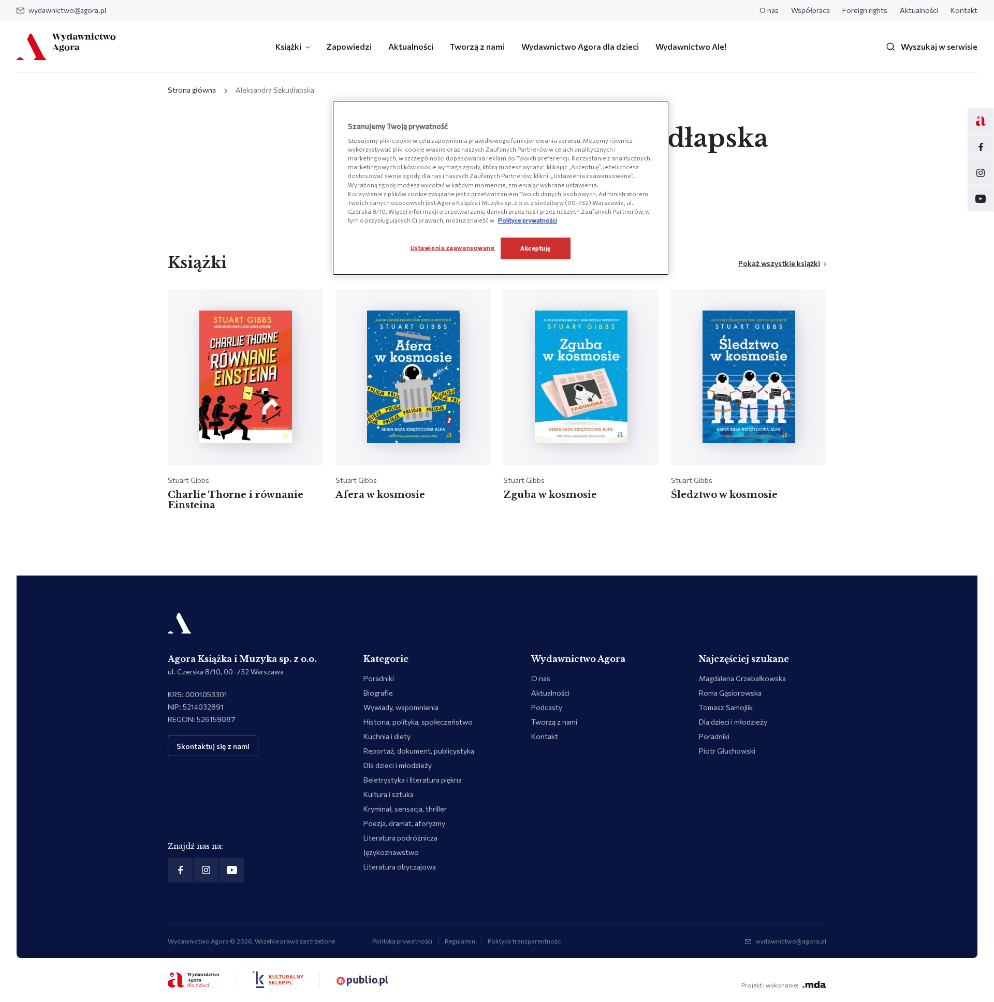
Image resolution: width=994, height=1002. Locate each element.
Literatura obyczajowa (399, 866)
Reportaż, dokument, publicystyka (418, 750)
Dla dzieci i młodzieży (397, 765)
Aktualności (919, 10)
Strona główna (192, 89)
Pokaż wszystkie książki (779, 263)
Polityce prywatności (527, 220)
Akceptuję (535, 248)
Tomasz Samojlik (726, 707)
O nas (769, 10)
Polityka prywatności (402, 941)
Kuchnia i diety (387, 736)
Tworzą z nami (477, 46)
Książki (288, 46)
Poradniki (378, 678)
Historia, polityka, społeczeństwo (418, 721)
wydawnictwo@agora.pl (67, 10)
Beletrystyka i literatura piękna (412, 779)
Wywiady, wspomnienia (400, 707)
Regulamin (460, 941)
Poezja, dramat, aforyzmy (404, 823)
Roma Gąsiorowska (730, 692)
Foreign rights (864, 10)
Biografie (378, 692)
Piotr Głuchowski (727, 750)
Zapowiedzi (349, 46)
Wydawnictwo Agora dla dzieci (580, 46)
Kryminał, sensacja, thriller (405, 808)
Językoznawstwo (391, 852)
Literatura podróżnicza (400, 837)
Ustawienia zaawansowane (453, 247)
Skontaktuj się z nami (213, 746)
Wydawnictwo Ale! (690, 46)
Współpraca (810, 10)
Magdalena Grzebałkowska (742, 678)
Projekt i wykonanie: (769, 985)
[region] (500, 187)
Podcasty (546, 707)
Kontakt (964, 10)
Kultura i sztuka (388, 794)
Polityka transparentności (525, 941)
